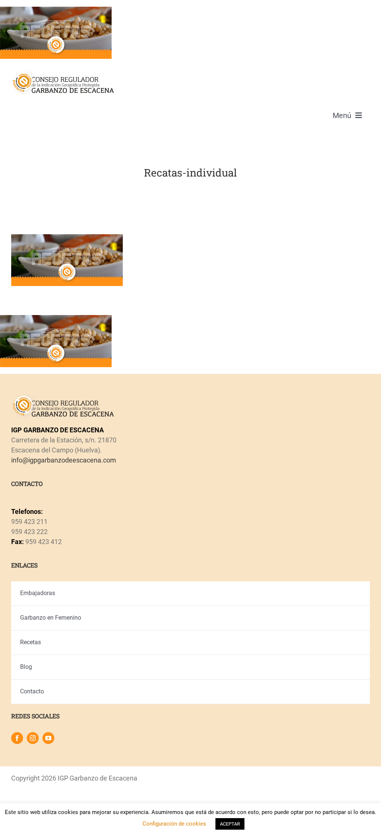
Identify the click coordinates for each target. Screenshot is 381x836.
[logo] (62, 72)
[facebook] (17, 738)
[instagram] (33, 738)
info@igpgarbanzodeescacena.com (63, 460)
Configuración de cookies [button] (174, 823)
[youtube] (48, 738)
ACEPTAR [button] (230, 824)
